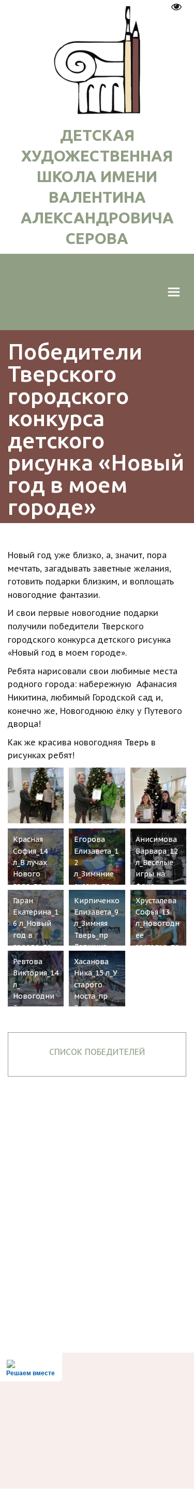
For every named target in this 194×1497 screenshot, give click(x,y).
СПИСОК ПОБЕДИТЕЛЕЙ (97, 1052)
